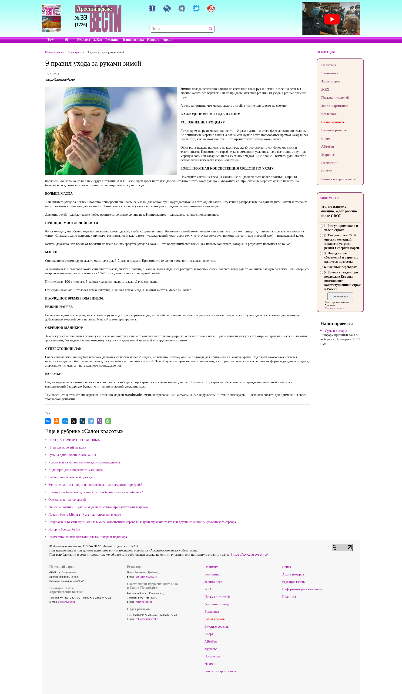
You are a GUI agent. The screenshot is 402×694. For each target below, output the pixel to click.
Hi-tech (326, 171)
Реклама (83, 39)
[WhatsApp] (108, 421)
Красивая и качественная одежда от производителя (84, 462)
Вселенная (329, 114)
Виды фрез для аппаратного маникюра (75, 470)
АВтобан (327, 146)
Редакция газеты (293, 582)
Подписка (289, 597)
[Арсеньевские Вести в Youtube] (211, 8)
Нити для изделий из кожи (67, 447)
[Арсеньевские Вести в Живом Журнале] (167, 8)
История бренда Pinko (64, 529)
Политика (328, 65)
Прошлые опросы (334, 308)
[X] (74, 421)
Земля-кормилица (334, 105)
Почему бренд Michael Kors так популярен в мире (84, 514)
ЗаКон (97, 39)
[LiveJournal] (82, 421)
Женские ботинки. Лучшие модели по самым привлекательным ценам (98, 507)
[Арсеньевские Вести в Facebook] (152, 8)
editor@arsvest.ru (146, 576)
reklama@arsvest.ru (147, 619)
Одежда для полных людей (67, 499)
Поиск (286, 567)
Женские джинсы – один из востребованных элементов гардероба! (95, 485)
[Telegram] (91, 421)
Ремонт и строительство (339, 179)
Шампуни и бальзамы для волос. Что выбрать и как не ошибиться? (95, 492)
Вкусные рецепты (334, 130)
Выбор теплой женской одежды (70, 477)
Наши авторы (133, 39)
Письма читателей (335, 97)
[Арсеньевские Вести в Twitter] (196, 8)
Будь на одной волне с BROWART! (72, 455)
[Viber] (99, 421)
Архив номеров (293, 574)
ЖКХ (325, 89)
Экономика (329, 73)
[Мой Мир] (65, 421)
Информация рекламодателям (303, 589)
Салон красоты (332, 122)
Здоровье (328, 154)
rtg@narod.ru (144, 601)
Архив (167, 39)
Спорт (326, 138)
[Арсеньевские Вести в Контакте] (181, 8)
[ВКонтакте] (48, 421)
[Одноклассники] (56, 421)
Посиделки (329, 162)
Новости (153, 39)
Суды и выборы (336, 331)
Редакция (112, 39)
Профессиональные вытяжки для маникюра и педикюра (87, 537)
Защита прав (331, 81)
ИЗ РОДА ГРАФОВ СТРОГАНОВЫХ (74, 440)
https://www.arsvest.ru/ (249, 554)
